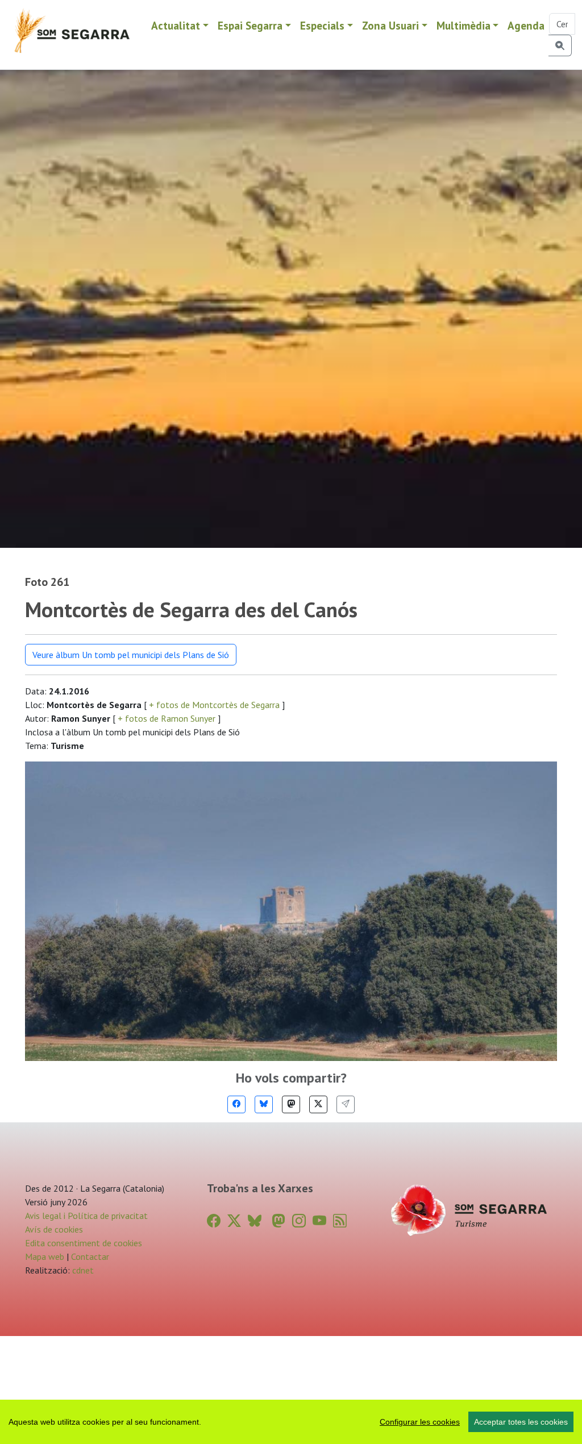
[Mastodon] (291, 1104)
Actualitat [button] (175, 25)
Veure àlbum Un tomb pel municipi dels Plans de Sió (130, 654)
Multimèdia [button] (463, 25)
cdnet (82, 1270)
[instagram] (299, 1221)
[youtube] (319, 1221)
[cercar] (560, 45)
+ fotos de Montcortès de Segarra (214, 704)
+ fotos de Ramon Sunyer (166, 718)
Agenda (526, 25)
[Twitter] (318, 1104)
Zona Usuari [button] (390, 25)
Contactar (90, 1256)
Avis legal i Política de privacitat (86, 1215)
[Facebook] (236, 1104)
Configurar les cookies (420, 1421)
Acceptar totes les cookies (521, 1421)
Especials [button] (322, 25)
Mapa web (44, 1256)
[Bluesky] (264, 1104)
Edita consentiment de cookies (83, 1243)
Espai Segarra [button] (250, 25)
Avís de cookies (54, 1229)
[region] (291, 1422)
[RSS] (340, 1221)
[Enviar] (345, 1104)
